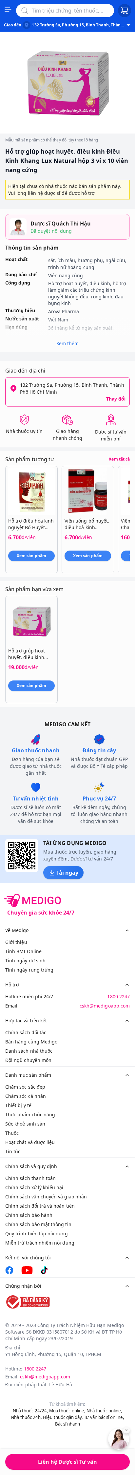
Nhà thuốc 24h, (26, 1417)
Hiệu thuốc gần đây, (63, 1417)
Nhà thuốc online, (104, 1411)
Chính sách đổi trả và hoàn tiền (40, 1206)
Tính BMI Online (23, 951)
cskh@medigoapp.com (105, 1006)
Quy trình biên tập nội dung (36, 1233)
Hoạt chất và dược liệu (30, 1142)
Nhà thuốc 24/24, (30, 1411)
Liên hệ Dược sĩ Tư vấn (67, 1461)
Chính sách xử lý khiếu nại (34, 1187)
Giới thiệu (16, 942)
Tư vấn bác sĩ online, (104, 1417)
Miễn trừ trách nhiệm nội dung (39, 1243)
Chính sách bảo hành (28, 1215)
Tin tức (12, 1151)
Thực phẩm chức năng (30, 1114)
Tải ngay (67, 872)
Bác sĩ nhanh (67, 1424)
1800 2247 (118, 996)
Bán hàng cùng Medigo (31, 1042)
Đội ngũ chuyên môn (28, 1060)
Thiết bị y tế (18, 1105)
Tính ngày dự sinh (25, 960)
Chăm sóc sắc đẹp (25, 1087)
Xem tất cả (119, 459)
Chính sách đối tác (25, 1032)
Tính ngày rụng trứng (29, 970)
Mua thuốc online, (67, 1411)
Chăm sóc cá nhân (25, 1096)
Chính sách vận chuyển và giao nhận (46, 1196)
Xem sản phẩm (31, 555)
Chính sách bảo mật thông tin (38, 1224)
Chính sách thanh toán (30, 1178)
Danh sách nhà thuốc (28, 1051)
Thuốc (12, 1133)
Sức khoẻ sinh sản (25, 1124)
